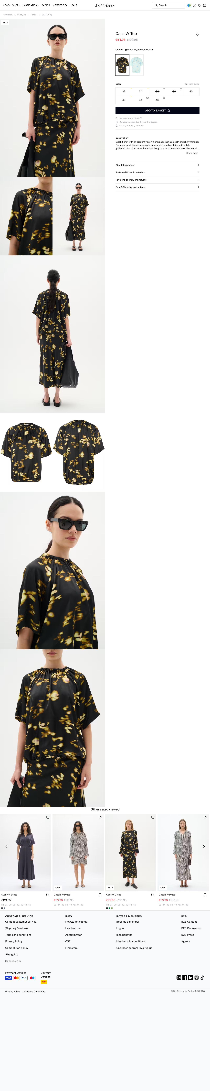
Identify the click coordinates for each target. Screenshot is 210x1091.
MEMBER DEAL (60, 5)
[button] (158, 165)
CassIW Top (47, 15)
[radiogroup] (158, 95)
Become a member (127, 921)
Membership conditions (130, 941)
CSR (68, 941)
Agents (185, 941)
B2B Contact (189, 921)
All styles (21, 15)
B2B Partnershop (191, 928)
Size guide (194, 83)
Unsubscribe (73, 928)
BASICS (46, 5)
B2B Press (187, 934)
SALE (74, 5)
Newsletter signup (76, 921)
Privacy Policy (13, 941)
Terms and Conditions (33, 991)
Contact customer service (20, 921)
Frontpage (7, 15)
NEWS (6, 5)
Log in (120, 928)
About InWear (73, 934)
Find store (71, 947)
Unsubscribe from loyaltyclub (134, 947)
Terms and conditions (18, 934)
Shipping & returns (16, 928)
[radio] (124, 91)
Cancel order (13, 961)
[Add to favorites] (197, 34)
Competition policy (16, 947)
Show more (192, 153)
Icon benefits (124, 934)
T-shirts (33, 15)
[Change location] (189, 5)
